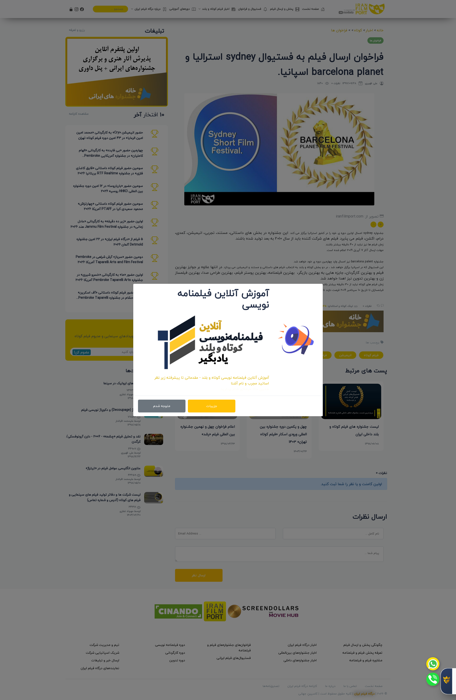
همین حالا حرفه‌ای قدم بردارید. (244, 389)
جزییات (211, 406)
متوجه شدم (161, 406)
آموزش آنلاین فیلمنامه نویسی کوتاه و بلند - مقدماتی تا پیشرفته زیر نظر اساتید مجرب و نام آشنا (211, 380)
